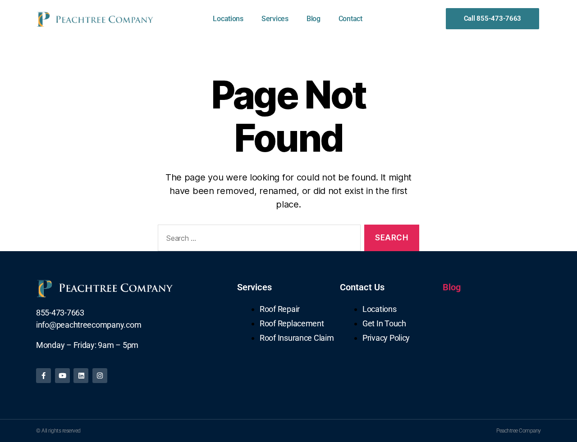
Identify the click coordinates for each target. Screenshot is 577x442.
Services (274, 18)
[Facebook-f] (43, 375)
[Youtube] (62, 375)
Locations (228, 18)
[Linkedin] (80, 375)
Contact (350, 18)
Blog (314, 18)
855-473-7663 (60, 312)
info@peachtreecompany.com (88, 324)
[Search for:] (257, 240)
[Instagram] (99, 375)
